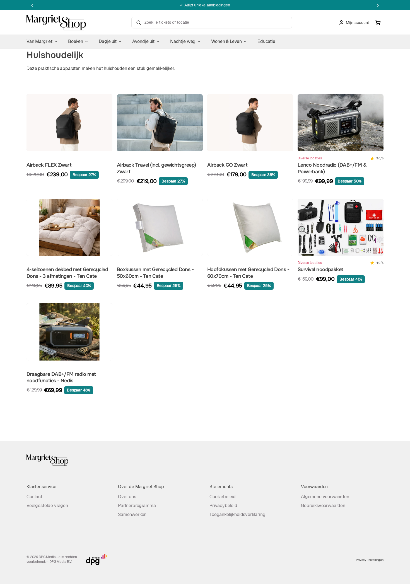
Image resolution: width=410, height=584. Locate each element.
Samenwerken (132, 514)
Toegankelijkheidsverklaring (237, 514)
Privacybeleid (223, 505)
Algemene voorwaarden (325, 497)
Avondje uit (143, 41)
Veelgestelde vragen (47, 505)
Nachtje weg (183, 41)
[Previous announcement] (32, 5)
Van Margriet (39, 41)
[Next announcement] (378, 5)
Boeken (75, 41)
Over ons (127, 497)
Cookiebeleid (222, 497)
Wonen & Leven (226, 41)
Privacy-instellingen (370, 560)
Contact (34, 497)
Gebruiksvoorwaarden (323, 505)
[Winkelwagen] (378, 22)
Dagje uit (108, 41)
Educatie (266, 41)
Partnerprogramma (137, 505)
